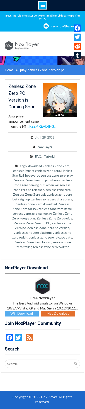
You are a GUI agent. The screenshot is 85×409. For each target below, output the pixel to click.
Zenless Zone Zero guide (54, 218)
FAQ (38, 156)
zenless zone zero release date (50, 237)
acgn (23, 166)
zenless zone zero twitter (51, 247)
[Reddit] (77, 46)
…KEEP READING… (41, 126)
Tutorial (49, 156)
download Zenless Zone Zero (49, 166)
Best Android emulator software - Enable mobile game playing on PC (42, 17)
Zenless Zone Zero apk (29, 194)
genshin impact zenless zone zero (36, 171)
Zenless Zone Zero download (36, 204)
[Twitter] (77, 37)
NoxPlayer (45, 147)
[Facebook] (77, 28)
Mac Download (57, 313)
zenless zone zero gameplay (32, 213)
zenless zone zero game (55, 209)
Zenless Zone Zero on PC (32, 223)
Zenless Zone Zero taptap (32, 242)
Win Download (21, 313)
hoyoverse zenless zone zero (45, 175)
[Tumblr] (77, 55)
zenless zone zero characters (51, 199)
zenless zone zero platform (33, 232)
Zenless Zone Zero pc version (48, 228)
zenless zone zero (58, 190)
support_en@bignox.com (65, 26)
